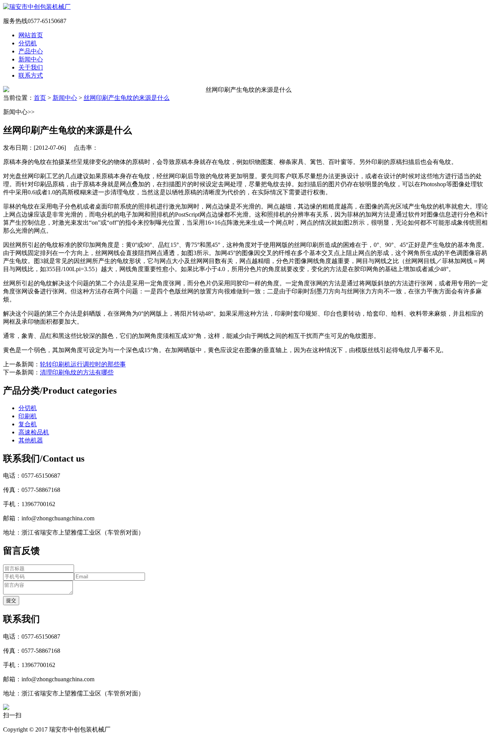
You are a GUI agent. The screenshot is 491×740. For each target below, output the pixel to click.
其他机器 (30, 440)
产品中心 (30, 51)
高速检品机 (33, 432)
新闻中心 (30, 59)
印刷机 (27, 416)
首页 (40, 97)
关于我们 (30, 67)
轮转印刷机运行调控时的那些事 (83, 364)
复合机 (27, 424)
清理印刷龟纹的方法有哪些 (77, 372)
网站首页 (30, 35)
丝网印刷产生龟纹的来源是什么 (127, 97)
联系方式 (30, 75)
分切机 (27, 43)
